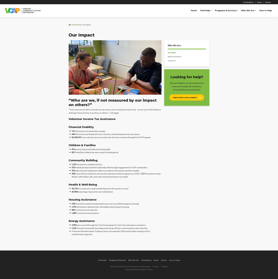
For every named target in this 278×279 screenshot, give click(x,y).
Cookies (164, 267)
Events (268, 2)
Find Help (102, 260)
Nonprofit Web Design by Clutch (139, 269)
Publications (248, 2)
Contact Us (172, 61)
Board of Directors (174, 57)
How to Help (174, 260)
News (259, 2)
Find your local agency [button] (185, 98)
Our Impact (172, 53)
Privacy (155, 267)
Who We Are (76, 25)
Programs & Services (117, 260)
